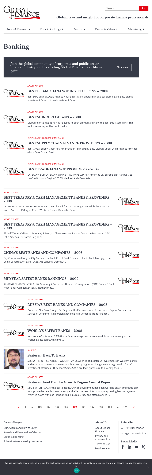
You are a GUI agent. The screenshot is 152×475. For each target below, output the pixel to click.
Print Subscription (134, 428)
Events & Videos (105, 29)
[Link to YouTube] (136, 447)
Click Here (122, 67)
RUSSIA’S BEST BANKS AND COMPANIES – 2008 (67, 305)
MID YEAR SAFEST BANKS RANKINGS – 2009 (41, 279)
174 (125, 406)
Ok (76, 470)
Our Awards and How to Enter (20, 428)
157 (48, 406)
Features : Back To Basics (46, 355)
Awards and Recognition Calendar (22, 432)
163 (101, 406)
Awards (77, 29)
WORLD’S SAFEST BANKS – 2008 (54, 331)
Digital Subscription (135, 433)
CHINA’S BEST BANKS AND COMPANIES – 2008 (43, 253)
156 (40, 406)
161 (83, 406)
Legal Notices (102, 448)
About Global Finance (102, 429)
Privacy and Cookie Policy (102, 437)
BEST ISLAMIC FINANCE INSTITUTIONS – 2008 (67, 91)
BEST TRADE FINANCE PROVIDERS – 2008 (63, 169)
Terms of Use (102, 444)
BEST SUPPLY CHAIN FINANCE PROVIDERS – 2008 (69, 143)
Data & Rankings (50, 29)
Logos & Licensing (14, 436)
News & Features (17, 29)
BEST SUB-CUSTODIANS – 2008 (54, 117)
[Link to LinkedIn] (129, 447)
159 (66, 406)
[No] (148, 467)
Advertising (135, 29)
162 (92, 406)
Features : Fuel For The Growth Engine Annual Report (69, 382)
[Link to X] (143, 447)
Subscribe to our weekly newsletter (23, 441)
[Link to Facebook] (122, 447)
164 (110, 406)
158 (57, 406)
